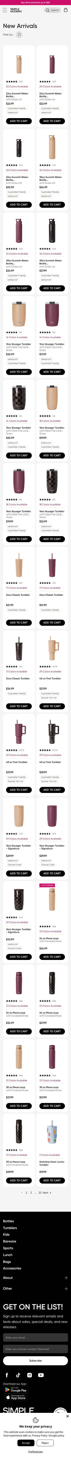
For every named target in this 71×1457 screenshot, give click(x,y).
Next (45, 1192)
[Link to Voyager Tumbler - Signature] (19, 813)
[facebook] (7, 1375)
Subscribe (35, 1360)
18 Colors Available (50, 420)
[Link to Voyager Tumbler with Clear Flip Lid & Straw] (19, 312)
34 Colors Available (50, 170)
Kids (6, 1234)
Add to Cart (19, 121)
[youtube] (41, 1375)
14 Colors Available (16, 337)
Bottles (8, 1221)
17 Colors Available (16, 587)
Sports (8, 1248)
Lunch (7, 1255)
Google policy (56, 1435)
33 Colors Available (50, 931)
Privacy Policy (40, 1435)
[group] (19, 86)
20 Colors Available (17, 86)
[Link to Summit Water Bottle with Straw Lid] (19, 61)
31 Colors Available (16, 1080)
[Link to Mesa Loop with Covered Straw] (52, 897)
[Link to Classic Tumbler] (19, 562)
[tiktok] (18, 1375)
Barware (9, 1241)
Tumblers (10, 1228)
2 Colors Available (49, 1155)
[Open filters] (19, 34)
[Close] (67, 1416)
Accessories (12, 1268)
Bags (7, 1262)
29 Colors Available (50, 671)
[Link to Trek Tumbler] (52, 646)
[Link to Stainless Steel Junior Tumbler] (52, 1129)
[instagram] (29, 1375)
